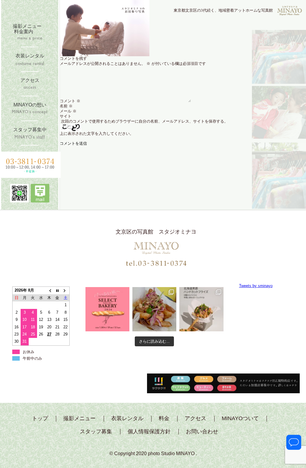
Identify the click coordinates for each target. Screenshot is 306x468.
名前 (66, 106)
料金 (164, 418)
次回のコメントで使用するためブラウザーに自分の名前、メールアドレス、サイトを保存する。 (144, 121)
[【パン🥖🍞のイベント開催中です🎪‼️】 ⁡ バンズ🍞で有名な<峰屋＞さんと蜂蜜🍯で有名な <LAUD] (107, 309)
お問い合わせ (202, 432)
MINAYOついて (240, 418)
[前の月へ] (49, 290)
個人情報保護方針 (149, 432)
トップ (40, 418)
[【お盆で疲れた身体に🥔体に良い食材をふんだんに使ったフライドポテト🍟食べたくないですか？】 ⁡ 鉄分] (154, 309)
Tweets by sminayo (256, 285)
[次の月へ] (66, 290)
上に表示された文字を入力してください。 (97, 133)
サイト (65, 116)
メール (68, 111)
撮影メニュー (79, 418)
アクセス (195, 418)
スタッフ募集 (96, 432)
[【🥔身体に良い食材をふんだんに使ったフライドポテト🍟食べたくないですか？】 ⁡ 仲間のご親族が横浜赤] (201, 309)
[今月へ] (57, 290)
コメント (70, 101)
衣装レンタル (127, 418)
